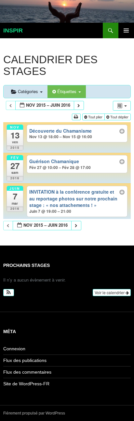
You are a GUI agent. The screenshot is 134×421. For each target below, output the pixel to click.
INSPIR (13, 30)
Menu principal (126, 30)
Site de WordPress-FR (26, 383)
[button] (9, 292)
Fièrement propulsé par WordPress (34, 413)
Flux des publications (25, 360)
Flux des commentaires (27, 372)
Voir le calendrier (110, 292)
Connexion (14, 348)
